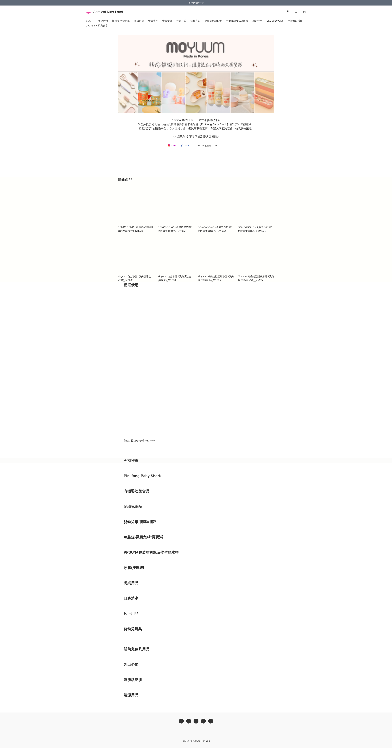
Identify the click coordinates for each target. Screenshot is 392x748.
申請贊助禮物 (295, 20)
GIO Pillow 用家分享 (97, 25)
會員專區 (153, 20)
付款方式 (181, 20)
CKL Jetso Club (274, 20)
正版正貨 (139, 20)
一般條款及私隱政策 (237, 20)
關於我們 (103, 20)
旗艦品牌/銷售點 (121, 20)
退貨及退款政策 (213, 20)
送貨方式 (195, 20)
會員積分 (167, 20)
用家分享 (257, 20)
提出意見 (207, 741)
